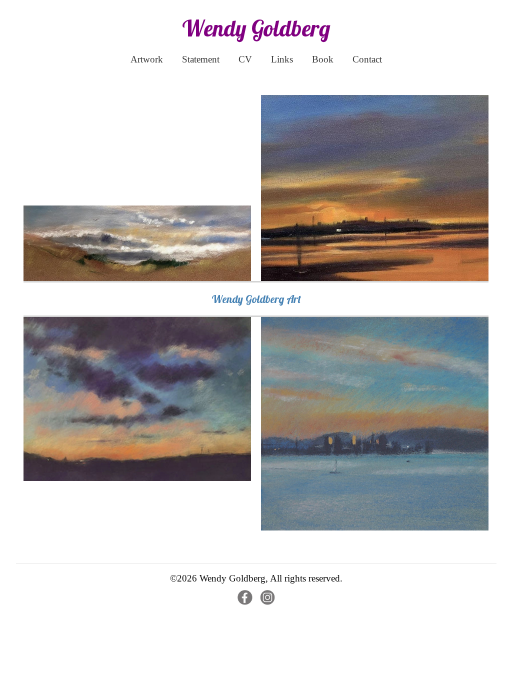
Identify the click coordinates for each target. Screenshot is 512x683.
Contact (367, 59)
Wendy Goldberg (256, 28)
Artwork (146, 59)
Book (323, 59)
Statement (201, 59)
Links (282, 59)
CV (245, 59)
